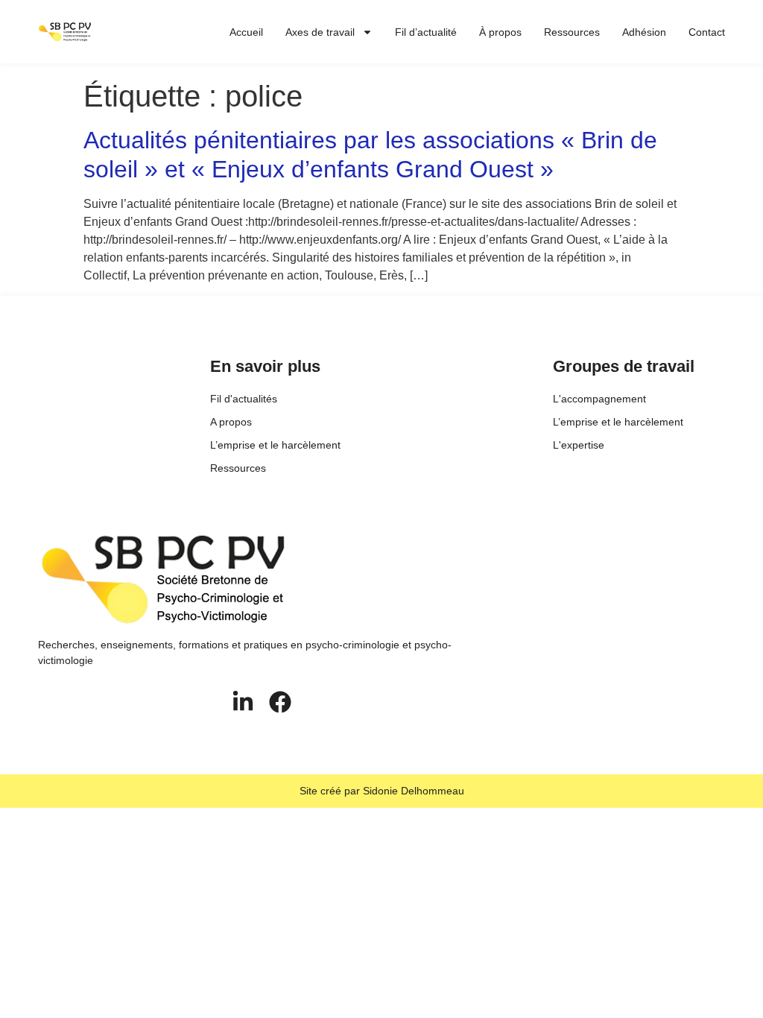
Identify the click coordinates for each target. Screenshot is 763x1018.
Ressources (572, 32)
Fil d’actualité (426, 32)
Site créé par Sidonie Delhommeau (382, 791)
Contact (706, 32)
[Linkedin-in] (243, 702)
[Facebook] (280, 702)
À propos (500, 32)
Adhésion (644, 32)
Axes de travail (320, 32)
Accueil (246, 32)
